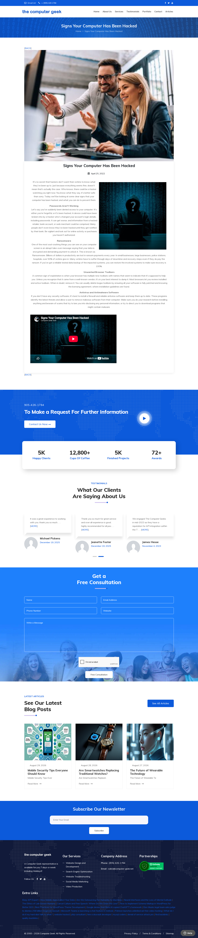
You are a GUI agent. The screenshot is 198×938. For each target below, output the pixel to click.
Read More (33, 783)
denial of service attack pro (141, 914)
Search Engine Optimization (79, 871)
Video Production (74, 886)
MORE (34, 526)
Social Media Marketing (77, 881)
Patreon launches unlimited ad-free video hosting (138, 910)
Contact (158, 11)
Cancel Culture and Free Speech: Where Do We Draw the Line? (87, 903)
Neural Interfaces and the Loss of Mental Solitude (148, 900)
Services (119, 11)
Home (96, 11)
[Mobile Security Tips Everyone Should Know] (47, 741)
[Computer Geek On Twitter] (169, 3)
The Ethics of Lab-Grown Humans (38, 903)
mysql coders (119, 914)
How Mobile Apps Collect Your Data (57, 900)
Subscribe (99, 830)
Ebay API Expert (30, 900)
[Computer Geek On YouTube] (172, 3)
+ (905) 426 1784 (48, 3)
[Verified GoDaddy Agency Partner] (151, 866)
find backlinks (161, 914)
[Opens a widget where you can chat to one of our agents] (187, 933)
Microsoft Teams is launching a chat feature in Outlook (87, 910)
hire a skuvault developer (99, 914)
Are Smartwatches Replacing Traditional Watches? (99, 772)
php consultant (78, 914)
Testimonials (132, 11)
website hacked (62, 914)
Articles (169, 11)
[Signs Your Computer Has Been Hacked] (99, 105)
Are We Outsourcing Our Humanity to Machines (99, 900)
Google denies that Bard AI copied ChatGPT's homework (114, 907)
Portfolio (147, 11)
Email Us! (32, 3)
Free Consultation (99, 674)
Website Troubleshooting (78, 876)
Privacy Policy (131, 933)
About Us (107, 11)
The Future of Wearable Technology (146, 772)
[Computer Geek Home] (41, 10)
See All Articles (160, 703)
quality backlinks (30, 918)
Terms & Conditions (151, 933)
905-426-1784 (34, 405)
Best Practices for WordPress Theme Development (60, 907)
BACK (28, 48)
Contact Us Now (38, 424)
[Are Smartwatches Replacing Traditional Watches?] (99, 741)
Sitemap (170, 933)
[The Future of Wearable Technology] (150, 741)
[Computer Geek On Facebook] (165, 3)
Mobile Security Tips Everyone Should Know (48, 772)
